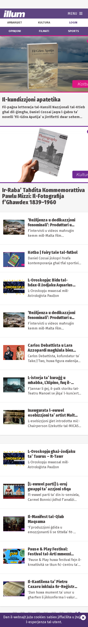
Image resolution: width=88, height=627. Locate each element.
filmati (44, 31)
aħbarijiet (14, 22)
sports (73, 31)
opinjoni (15, 31)
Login (73, 22)
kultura (44, 22)
